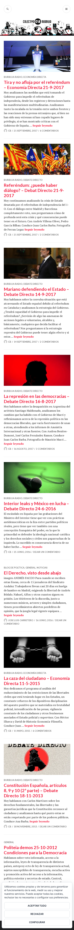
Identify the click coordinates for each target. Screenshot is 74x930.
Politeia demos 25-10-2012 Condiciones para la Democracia (35, 850)
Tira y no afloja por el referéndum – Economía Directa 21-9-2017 (37, 85)
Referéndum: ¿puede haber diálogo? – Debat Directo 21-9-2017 (34, 190)
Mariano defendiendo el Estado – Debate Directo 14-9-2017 (36, 291)
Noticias (42, 567)
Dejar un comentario (46, 552)
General (30, 567)
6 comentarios (49, 130)
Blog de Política (14, 567)
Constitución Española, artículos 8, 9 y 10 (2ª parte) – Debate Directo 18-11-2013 (35, 790)
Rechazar (37, 913)
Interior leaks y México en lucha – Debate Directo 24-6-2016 (36, 506)
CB (9, 130)
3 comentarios (45, 448)
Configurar (37, 922)
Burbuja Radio (13, 77)
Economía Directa (34, 77)
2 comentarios (49, 234)
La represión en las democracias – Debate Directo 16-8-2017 (36, 399)
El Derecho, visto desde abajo (32, 572)
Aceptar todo (37, 905)
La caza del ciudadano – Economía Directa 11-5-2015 (37, 681)
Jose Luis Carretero (20, 620)
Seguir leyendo (42, 125)
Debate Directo (33, 180)
